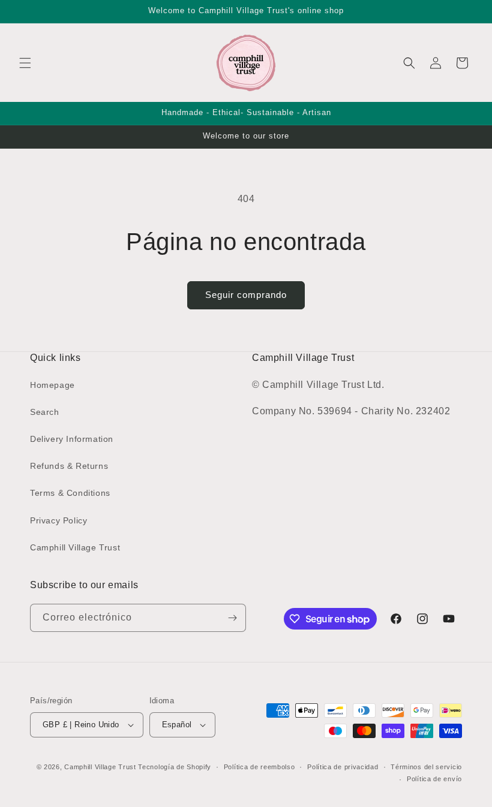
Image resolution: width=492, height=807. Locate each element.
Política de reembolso (259, 766)
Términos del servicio (426, 766)
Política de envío (434, 778)
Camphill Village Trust (75, 547)
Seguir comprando (246, 295)
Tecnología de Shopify (174, 766)
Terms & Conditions (70, 493)
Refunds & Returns (69, 466)
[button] (25, 63)
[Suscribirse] (232, 618)
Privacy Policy (58, 520)
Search (44, 412)
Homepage (52, 385)
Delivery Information (71, 439)
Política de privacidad (342, 766)
